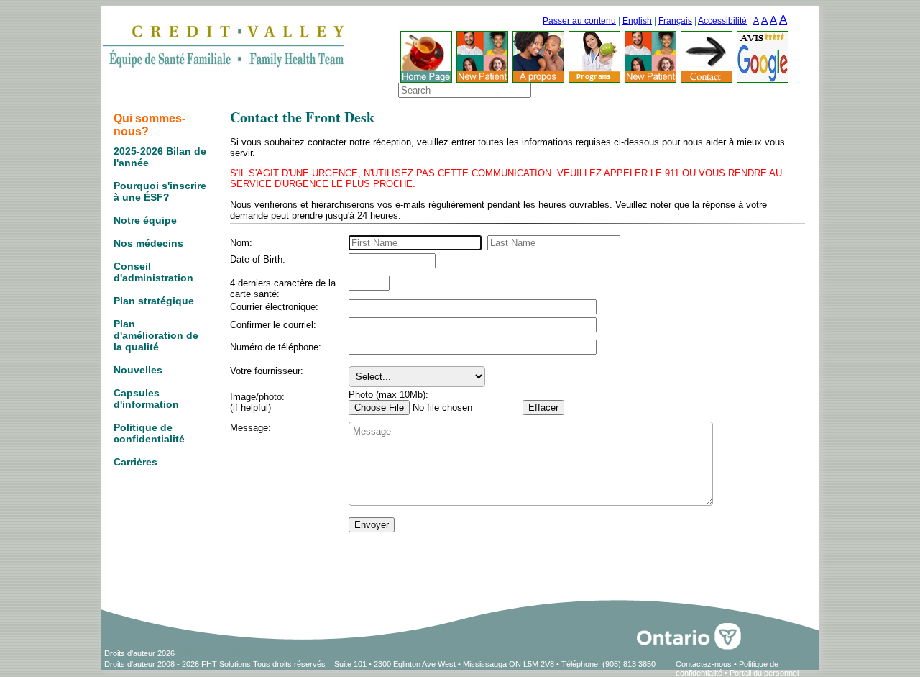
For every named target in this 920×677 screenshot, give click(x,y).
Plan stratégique (154, 300)
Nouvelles (138, 370)
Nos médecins (148, 243)
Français (675, 21)
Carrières (135, 462)
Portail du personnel (764, 672)
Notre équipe (145, 220)
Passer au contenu (579, 21)
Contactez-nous (704, 664)
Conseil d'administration (153, 271)
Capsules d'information (146, 398)
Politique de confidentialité (149, 433)
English (637, 21)
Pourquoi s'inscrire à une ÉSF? (160, 191)
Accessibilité (722, 21)
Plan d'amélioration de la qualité (156, 335)
